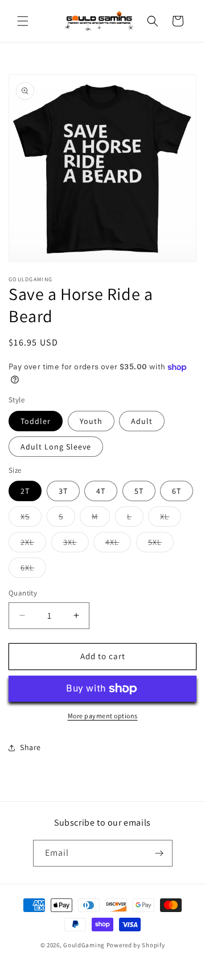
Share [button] (30, 747)
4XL (118, 544)
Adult (142, 421)
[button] (22, 21)
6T (176, 491)
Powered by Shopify (135, 945)
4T (100, 491)
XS (31, 519)
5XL (161, 544)
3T (63, 491)
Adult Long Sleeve (55, 447)
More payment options (103, 715)
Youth (91, 421)
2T (25, 491)
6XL (33, 570)
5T (139, 491)
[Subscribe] (159, 853)
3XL (76, 544)
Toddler (35, 421)
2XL (33, 544)
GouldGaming (84, 945)
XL (170, 519)
